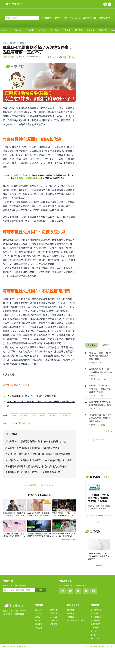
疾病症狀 (5, 30)
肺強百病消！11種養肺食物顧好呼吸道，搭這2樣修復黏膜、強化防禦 (38, 460)
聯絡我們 (71, 613)
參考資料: (10, 374)
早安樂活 (38, 628)
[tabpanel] (98, 391)
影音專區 (78, 30)
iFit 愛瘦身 (95, 638)
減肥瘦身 (42, 30)
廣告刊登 (71, 617)
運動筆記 (94, 631)
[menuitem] (6, 30)
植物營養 (54, 624)
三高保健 (66, 30)
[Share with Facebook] (69, 57)
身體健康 (23, 43)
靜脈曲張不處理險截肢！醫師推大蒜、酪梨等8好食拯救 (32, 447)
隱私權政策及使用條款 (76, 620)
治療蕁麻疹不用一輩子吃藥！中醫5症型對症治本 (31, 396)
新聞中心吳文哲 (8, 57)
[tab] (91, 345)
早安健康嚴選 (96, 617)
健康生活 (18, 30)
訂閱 (40, 590)
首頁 (4, 43)
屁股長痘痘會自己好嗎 (88, 18)
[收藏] (54, 57)
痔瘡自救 (73, 18)
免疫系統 (53, 415)
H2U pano (95, 628)
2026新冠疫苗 (104, 18)
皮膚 (33, 415)
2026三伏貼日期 (60, 18)
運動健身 (54, 30)
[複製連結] (74, 57)
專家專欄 (90, 30)
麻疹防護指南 (16, 221)
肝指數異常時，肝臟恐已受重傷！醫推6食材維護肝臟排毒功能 (35, 441)
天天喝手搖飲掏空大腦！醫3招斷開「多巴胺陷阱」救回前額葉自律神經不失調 (39, 454)
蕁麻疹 (42, 415)
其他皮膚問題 (65, 415)
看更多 (107, 431)
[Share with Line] (65, 57)
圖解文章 (102, 30)
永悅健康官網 (96, 610)
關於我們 (71, 610)
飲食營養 (30, 30)
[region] (39, 176)
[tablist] (98, 345)
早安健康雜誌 (96, 620)
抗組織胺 (24, 415)
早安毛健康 (95, 624)
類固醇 (14, 415)
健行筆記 (94, 635)
